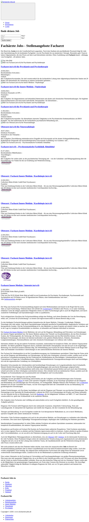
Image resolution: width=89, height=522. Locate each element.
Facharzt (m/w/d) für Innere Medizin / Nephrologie (23, 87)
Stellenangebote (9, 299)
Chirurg (20, 381)
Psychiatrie (9, 508)
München (8, 486)
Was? (23, 36)
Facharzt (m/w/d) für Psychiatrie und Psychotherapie (24, 66)
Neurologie (9, 506)
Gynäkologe (83, 382)
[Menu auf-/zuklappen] (18, 11)
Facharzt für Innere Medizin (13, 332)
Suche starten (6, 40)
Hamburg (8, 484)
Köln (7, 488)
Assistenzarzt (47, 309)
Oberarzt (51, 437)
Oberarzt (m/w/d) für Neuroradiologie (18, 127)
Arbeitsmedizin (10, 500)
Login (7, 26)
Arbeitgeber (9, 515)
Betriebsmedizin (10, 502)
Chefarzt (61, 437)
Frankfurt (8, 490)
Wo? (23, 38)
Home (7, 23)
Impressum (9, 517)
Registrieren (9, 24)
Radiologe (40, 394)
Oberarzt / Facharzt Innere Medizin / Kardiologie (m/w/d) (26, 176)
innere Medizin (10, 504)
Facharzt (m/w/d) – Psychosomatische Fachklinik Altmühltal (27, 147)
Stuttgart (8, 492)
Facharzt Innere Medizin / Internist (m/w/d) (20, 285)
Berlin (7, 482)
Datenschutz (9, 519)
